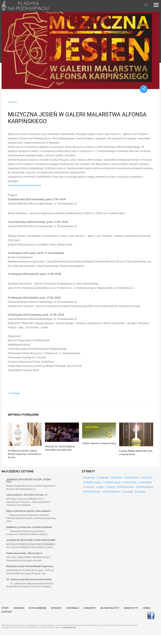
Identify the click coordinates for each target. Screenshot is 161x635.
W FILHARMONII (37, 608)
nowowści (146, 482)
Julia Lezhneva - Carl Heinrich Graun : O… (27, 495)
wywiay (140, 491)
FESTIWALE (72, 608)
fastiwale (89, 477)
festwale (117, 477)
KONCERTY (90, 608)
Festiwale (12, 102)
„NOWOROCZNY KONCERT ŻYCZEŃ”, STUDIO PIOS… (28, 480)
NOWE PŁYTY (131, 608)
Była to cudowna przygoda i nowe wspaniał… (29, 511)
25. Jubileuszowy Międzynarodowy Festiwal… (29, 579)
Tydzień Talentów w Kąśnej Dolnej (99, 443)
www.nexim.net (69, 627)
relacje (111, 487)
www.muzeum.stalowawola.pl (24, 185)
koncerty (147, 477)
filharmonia (131, 477)
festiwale (14, 393)
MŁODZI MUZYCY (110, 608)
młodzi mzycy (113, 482)
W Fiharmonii (126, 487)
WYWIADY (56, 608)
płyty (100, 487)
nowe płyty (130, 482)
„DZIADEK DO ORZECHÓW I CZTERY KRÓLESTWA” (31, 540)
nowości (89, 487)
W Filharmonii (145, 487)
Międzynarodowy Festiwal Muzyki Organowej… (30, 566)
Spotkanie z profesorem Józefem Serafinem (29, 527)
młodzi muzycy (93, 482)
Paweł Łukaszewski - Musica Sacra (24, 553)
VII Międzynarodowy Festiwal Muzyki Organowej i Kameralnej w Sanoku (25, 454)
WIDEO (146, 608)
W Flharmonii (111, 491)
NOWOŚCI (19, 608)
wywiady (128, 491)
